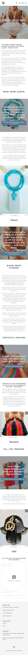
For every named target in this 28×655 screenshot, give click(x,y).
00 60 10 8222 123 (7, 616)
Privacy (4, 623)
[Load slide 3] (13, 215)
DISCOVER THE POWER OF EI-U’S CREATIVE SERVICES (14, 253)
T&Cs (4, 626)
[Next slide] (24, 215)
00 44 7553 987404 (7, 613)
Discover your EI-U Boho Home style (14, 479)
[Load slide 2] (12, 215)
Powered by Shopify (18, 650)
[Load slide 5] (15, 215)
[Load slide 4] (14, 215)
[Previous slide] (3, 215)
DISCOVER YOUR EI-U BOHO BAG (14, 366)
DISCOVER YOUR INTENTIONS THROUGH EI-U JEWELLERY (14, 123)
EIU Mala (11, 650)
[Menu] (25, 2)
